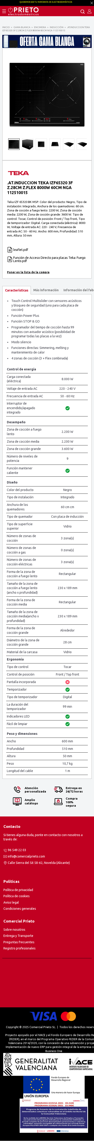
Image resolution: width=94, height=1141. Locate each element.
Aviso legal (11, 902)
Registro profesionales (19, 948)
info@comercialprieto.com (26, 856)
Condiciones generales (19, 908)
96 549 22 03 (17, 850)
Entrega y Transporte (18, 936)
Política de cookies (16, 896)
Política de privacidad (18, 890)
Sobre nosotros (14, 929)
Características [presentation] (16, 290)
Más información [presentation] (46, 290)
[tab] (16, 290)
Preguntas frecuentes (18, 942)
